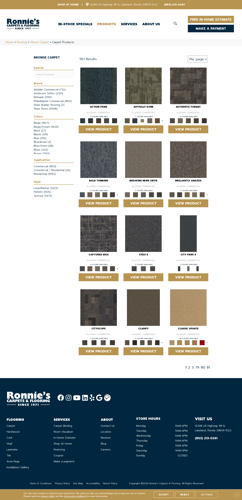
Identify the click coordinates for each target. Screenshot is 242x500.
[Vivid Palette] (157, 120)
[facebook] (60, 397)
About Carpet (39, 42)
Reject (184, 494)
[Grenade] (90, 194)
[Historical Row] (152, 268)
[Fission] (105, 194)
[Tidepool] (98, 85)
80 (203, 367)
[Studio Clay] (194, 342)
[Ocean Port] (90, 120)
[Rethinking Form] (196, 120)
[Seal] (112, 194)
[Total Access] (159, 194)
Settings (207, 494)
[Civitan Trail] (94, 342)
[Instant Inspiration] (202, 194)
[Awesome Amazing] (150, 120)
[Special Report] (135, 194)
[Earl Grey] (106, 120)
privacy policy (48, 496)
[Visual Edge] (188, 85)
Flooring (22, 42)
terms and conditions (75, 496)
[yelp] (92, 397)
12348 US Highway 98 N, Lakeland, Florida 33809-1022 (124, 4)
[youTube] (77, 397)
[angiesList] (107, 398)
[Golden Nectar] (179, 342)
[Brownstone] (98, 120)
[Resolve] (143, 307)
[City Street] (114, 120)
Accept (164, 494)
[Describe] (142, 342)
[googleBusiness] (99, 397)
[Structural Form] (204, 120)
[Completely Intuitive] (187, 194)
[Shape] (98, 159)
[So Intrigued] (188, 159)
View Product (98, 129)
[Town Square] (143, 268)
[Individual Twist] (188, 120)
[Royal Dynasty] (202, 342)
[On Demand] (151, 194)
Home (9, 42)
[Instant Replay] (143, 194)
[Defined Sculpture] (180, 120)
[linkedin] (85, 397)
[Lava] (97, 194)
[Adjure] (157, 342)
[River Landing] (143, 233)
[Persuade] (150, 342)
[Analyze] (135, 342)
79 (197, 367)
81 (208, 367)
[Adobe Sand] (188, 307)
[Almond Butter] (187, 342)
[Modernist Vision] (142, 120)
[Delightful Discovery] (143, 85)
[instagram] (68, 397)
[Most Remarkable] (135, 120)
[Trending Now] (143, 159)
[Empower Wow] (194, 194)
